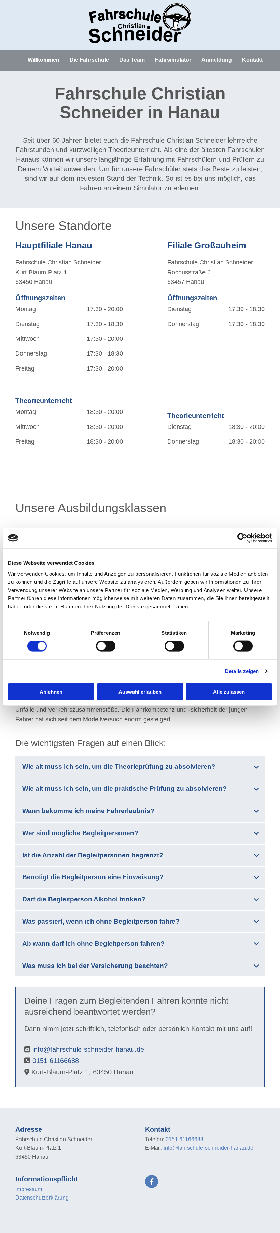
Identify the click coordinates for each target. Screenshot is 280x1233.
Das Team (132, 60)
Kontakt (252, 60)
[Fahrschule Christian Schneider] (140, 23)
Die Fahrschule (89, 60)
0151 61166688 (55, 1060)
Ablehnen (51, 691)
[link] (257, 767)
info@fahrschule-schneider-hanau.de (88, 1049)
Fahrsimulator (173, 60)
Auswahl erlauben (140, 691)
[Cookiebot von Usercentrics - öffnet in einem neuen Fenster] (242, 538)
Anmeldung (216, 60)
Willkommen (43, 60)
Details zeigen (242, 671)
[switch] (105, 646)
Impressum (28, 1189)
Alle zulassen (229, 691)
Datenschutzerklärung (42, 1198)
